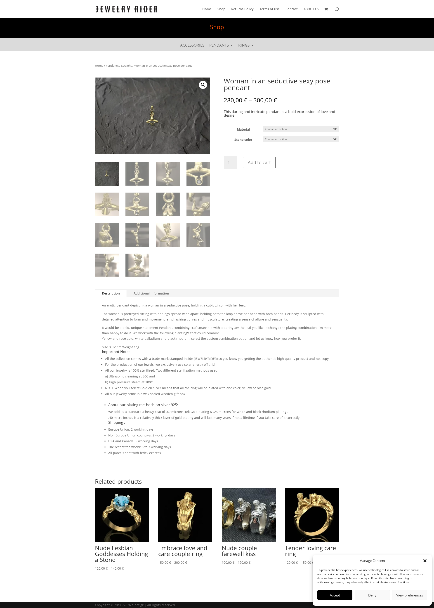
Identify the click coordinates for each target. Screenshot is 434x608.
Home (207, 9)
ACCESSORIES (192, 46)
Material (243, 129)
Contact (291, 9)
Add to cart (259, 162)
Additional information (151, 293)
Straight (126, 66)
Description (111, 293)
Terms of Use (269, 9)
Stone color (243, 139)
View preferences (409, 595)
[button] (425, 561)
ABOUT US (311, 9)
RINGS (244, 46)
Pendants (112, 66)
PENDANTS (219, 46)
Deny (372, 595)
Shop (221, 9)
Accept (335, 595)
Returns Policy (242, 9)
